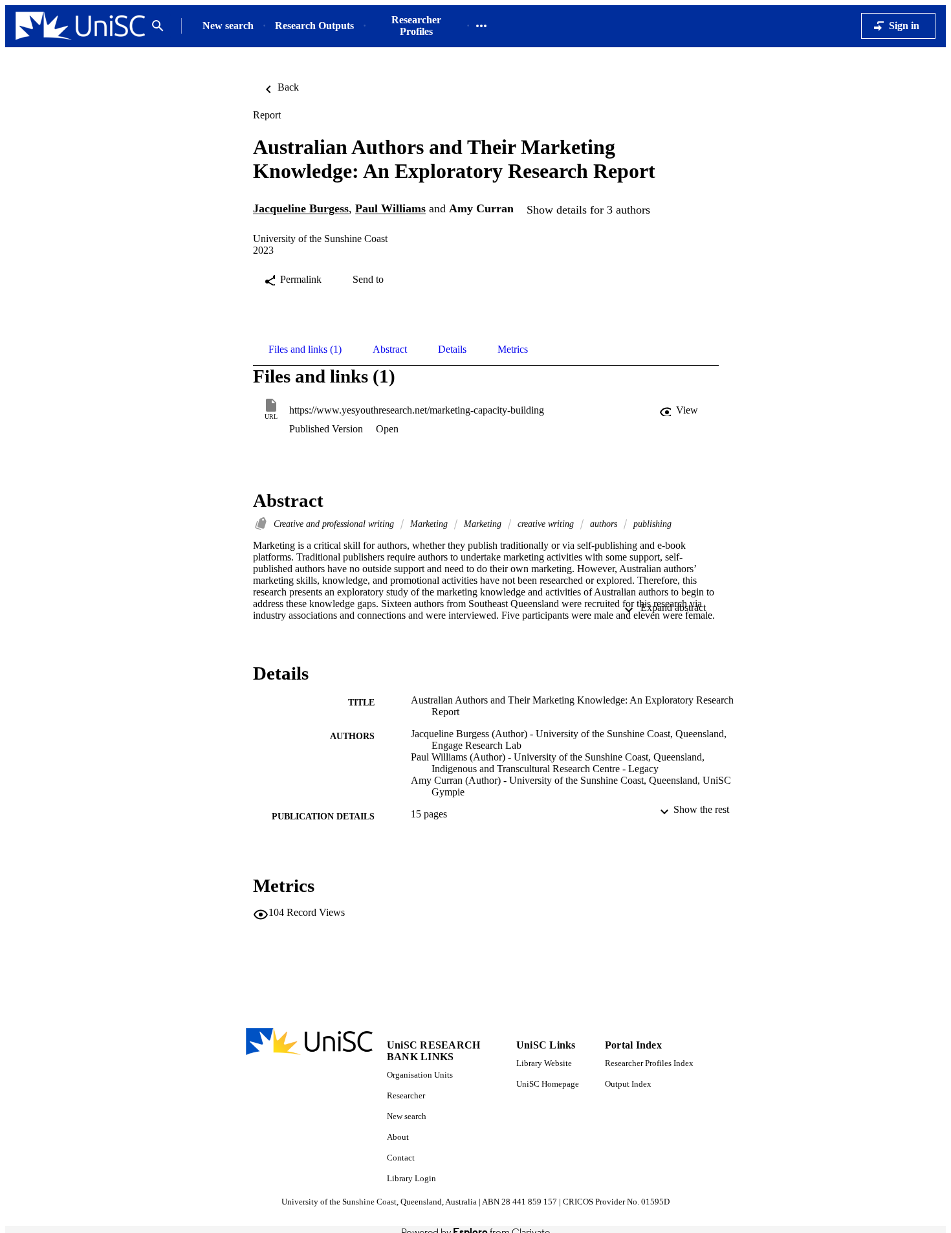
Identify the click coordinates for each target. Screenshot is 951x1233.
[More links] (481, 26)
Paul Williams (390, 209)
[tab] (305, 349)
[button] (679, 410)
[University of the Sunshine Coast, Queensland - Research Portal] (80, 26)
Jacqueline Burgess (301, 209)
